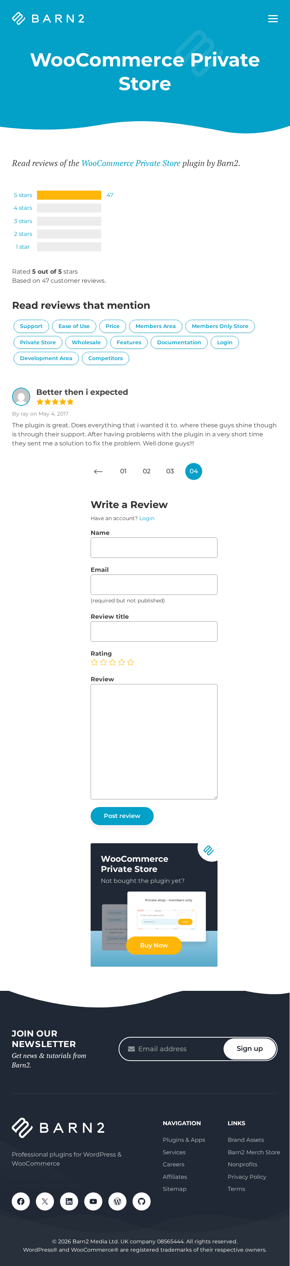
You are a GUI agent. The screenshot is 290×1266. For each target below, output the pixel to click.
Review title (110, 616)
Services (174, 1152)
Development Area (46, 358)
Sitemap (175, 1188)
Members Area (156, 326)
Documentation (179, 342)
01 (123, 471)
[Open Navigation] (273, 19)
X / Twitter (45, 1201)
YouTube (93, 1201)
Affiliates (175, 1176)
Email (100, 569)
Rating (101, 653)
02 (147, 471)
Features (129, 342)
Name (100, 532)
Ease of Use (74, 326)
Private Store (38, 342)
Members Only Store (220, 326)
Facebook (21, 1201)
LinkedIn (69, 1201)
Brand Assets (246, 1139)
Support (31, 326)
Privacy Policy (247, 1176)
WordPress (117, 1201)
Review (102, 679)
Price (113, 326)
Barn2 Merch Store (254, 1152)
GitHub (142, 1201)
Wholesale (86, 342)
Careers (173, 1164)
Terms (236, 1188)
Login (225, 342)
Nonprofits (242, 1164)
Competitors (105, 358)
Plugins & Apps (184, 1139)
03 (170, 471)
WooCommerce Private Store (130, 162)
